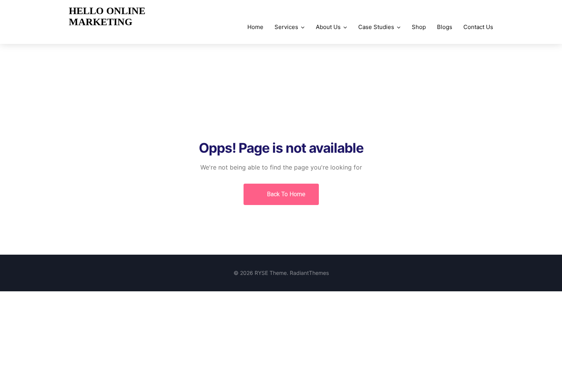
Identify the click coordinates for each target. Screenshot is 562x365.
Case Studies (376, 27)
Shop (419, 27)
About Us (328, 27)
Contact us (478, 27)
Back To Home (285, 194)
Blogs (444, 27)
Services (286, 27)
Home (255, 27)
